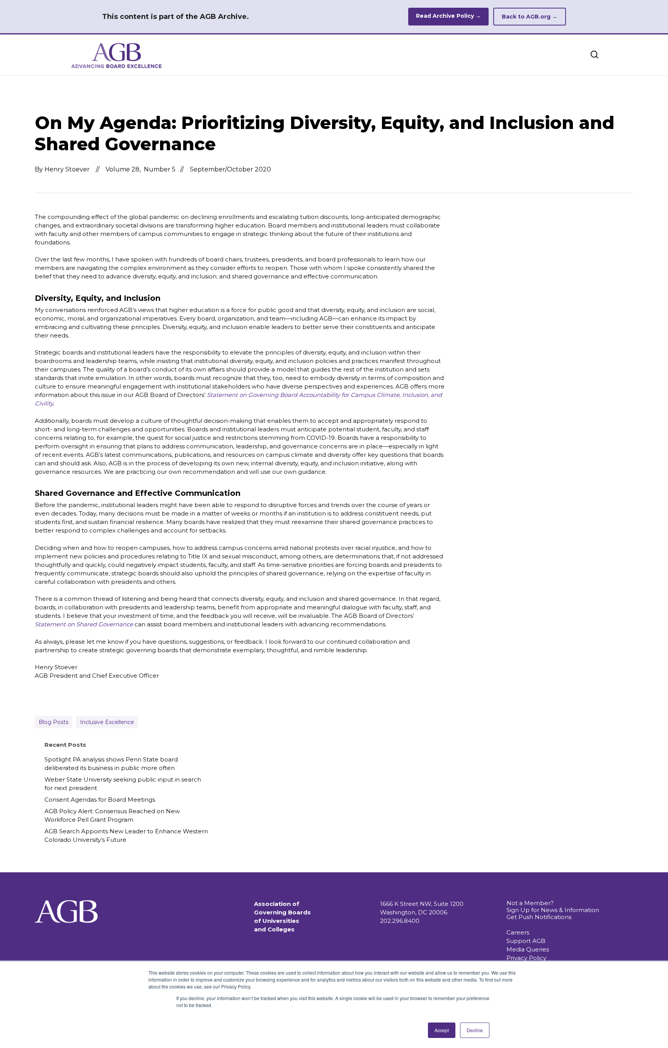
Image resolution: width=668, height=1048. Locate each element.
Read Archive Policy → (448, 15)
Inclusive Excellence (107, 722)
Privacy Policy (526, 958)
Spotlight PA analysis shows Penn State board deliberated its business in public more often (111, 764)
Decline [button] (475, 1030)
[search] (594, 55)
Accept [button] (442, 1030)
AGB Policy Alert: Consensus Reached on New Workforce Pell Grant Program (112, 815)
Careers (517, 932)
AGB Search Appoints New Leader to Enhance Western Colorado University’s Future (126, 835)
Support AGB (525, 941)
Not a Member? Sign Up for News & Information (552, 906)
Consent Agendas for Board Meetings (99, 799)
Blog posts (53, 722)
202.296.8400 (399, 920)
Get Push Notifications (538, 917)
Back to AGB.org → (529, 16)
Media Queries (527, 949)
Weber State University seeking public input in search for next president (122, 784)
